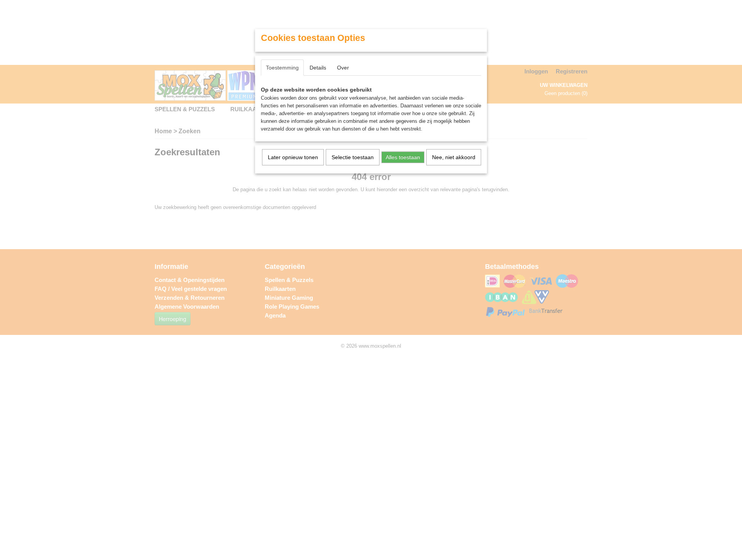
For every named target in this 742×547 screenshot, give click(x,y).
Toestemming (282, 68)
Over (343, 68)
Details (318, 68)
